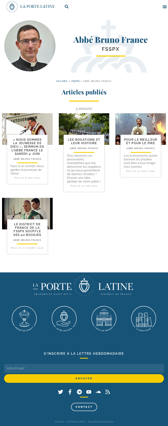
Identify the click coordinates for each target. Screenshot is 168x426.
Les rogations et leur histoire (84, 141)
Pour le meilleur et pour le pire (140, 141)
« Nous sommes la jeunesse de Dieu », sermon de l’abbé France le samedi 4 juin (27, 147)
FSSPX (76, 81)
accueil (62, 81)
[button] (164, 6)
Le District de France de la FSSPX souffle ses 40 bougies (27, 229)
